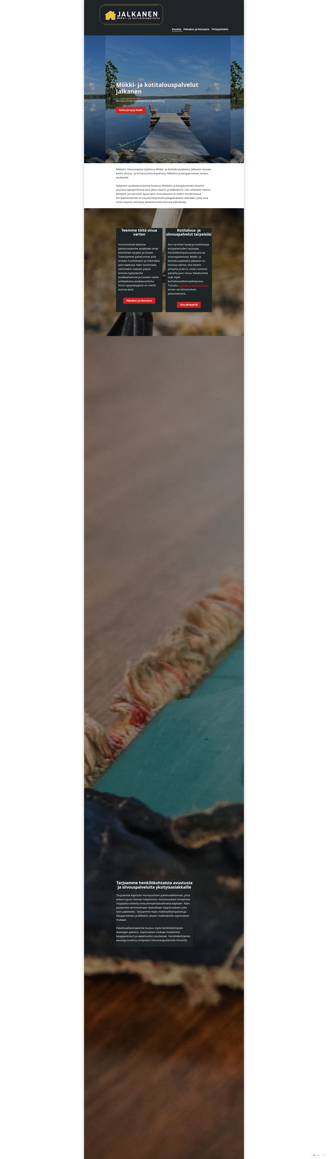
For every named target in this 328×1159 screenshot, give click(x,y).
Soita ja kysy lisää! (130, 110)
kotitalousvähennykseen (193, 285)
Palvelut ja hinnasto (196, 29)
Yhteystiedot (219, 29)
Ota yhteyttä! (189, 304)
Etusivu (176, 29)
